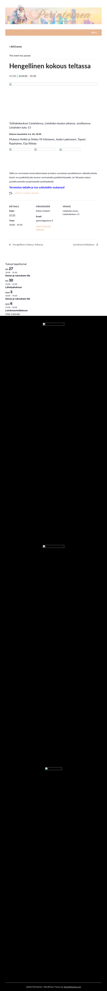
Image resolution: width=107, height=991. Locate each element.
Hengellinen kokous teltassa (27, 244)
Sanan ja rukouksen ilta (17, 275)
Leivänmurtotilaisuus (16, 310)
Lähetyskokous (13, 287)
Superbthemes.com (72, 986)
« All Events (15, 47)
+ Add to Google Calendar (26, 193)
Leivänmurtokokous (84, 244)
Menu (94, 32)
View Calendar (12, 314)
